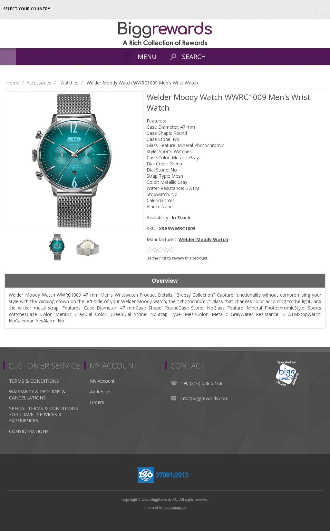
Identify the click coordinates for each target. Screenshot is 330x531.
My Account (102, 381)
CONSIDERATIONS (29, 431)
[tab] (165, 281)
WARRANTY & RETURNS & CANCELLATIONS (37, 394)
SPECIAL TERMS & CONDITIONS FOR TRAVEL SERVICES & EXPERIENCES (43, 414)
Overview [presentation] (165, 280)
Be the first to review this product (177, 258)
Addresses (101, 391)
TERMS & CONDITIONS (34, 381)
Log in (320, 9)
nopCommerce (175, 507)
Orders (97, 402)
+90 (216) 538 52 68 (201, 383)
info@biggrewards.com (204, 398)
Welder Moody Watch (203, 239)
